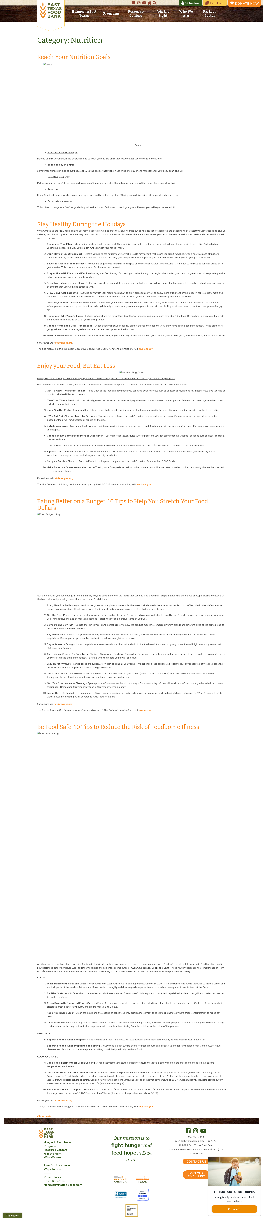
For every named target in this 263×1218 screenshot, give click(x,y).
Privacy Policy (52, 1177)
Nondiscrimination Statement (63, 1185)
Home (149, 3)
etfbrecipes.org (63, 478)
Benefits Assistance (57, 1165)
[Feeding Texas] (142, 1179)
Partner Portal (209, 13)
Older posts (44, 1116)
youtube (144, 2)
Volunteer (192, 3)
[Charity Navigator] (142, 1194)
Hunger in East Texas (84, 13)
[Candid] (131, 1210)
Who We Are (186, 13)
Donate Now (247, 4)
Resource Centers (136, 13)
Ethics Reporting (54, 1181)
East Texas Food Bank (51, 10)
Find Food (217, 3)
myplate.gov (144, 484)
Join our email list (196, 1174)
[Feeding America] (121, 1179)
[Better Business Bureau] (121, 1194)
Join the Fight (163, 13)
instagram (139, 2)
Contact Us (196, 1162)
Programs (111, 13)
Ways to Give (52, 1169)
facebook (134, 2)
